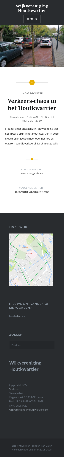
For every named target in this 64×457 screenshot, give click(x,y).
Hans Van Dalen (36, 117)
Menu (33, 19)
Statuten (14, 389)
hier (19, 316)
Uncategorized (32, 93)
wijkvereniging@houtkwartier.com (28, 409)
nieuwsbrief (12, 138)
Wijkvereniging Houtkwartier (32, 8)
